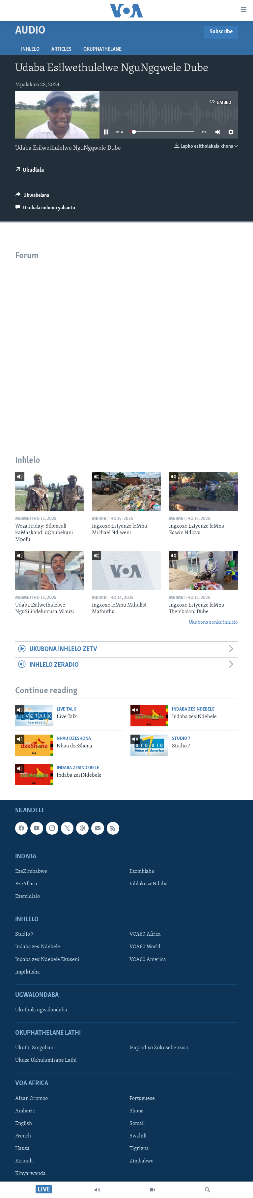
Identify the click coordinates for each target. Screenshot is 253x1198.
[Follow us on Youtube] (36, 828)
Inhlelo (30, 49)
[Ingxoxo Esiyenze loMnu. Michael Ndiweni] (126, 491)
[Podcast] (82, 828)
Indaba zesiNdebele (193, 709)
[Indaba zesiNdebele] (149, 715)
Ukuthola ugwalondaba (41, 1010)
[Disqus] (126, 345)
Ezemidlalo (27, 896)
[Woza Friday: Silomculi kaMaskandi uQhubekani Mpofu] (49, 491)
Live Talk (66, 709)
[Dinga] (207, 1190)
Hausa (22, 1148)
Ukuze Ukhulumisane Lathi (46, 1060)
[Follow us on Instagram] (52, 828)
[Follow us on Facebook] (21, 828)
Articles (61, 49)
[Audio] (97, 1190)
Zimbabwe (141, 1161)
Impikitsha (27, 972)
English (23, 1123)
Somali (137, 1123)
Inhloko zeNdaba (148, 884)
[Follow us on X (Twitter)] (67, 828)
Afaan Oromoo (31, 1098)
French (23, 1136)
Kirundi (24, 1161)
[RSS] (113, 828)
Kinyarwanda (30, 1174)
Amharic (25, 1111)
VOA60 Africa (145, 934)
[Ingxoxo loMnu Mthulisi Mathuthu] (126, 570)
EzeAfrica (26, 884)
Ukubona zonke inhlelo (213, 622)
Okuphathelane (102, 49)
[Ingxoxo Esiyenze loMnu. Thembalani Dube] (203, 570)
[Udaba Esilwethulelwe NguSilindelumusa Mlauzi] (49, 570)
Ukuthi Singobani (35, 1048)
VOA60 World (144, 947)
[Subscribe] (97, 828)
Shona (136, 1111)
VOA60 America (147, 959)
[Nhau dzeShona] (34, 745)
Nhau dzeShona (74, 738)
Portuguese (142, 1098)
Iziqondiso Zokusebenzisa (158, 1048)
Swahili (138, 1136)
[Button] (32, 197)
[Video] (152, 1190)
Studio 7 (181, 738)
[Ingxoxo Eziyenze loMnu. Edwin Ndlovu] (203, 491)
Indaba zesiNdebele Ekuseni (47, 959)
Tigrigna (139, 1148)
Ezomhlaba (141, 871)
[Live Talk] (34, 715)
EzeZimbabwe (31, 871)
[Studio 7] (149, 745)
